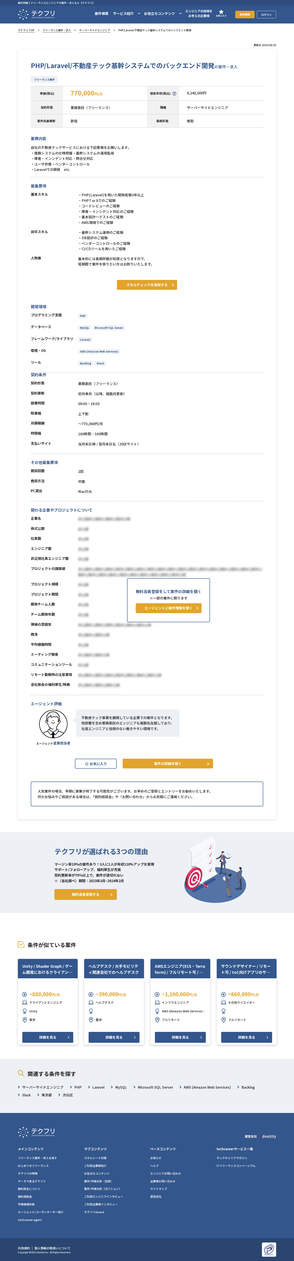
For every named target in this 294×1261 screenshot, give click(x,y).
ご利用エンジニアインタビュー (103, 1196)
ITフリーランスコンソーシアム (236, 1166)
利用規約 (24, 1248)
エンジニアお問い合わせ (165, 1173)
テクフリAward (94, 1212)
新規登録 (245, 14)
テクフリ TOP (26, 30)
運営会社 (155, 1196)
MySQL (84, 327)
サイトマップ (158, 1189)
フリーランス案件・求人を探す (37, 1158)
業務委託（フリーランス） (91, 107)
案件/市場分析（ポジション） (103, 1189)
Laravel (85, 339)
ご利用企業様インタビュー (101, 1204)
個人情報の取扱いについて (52, 1248)
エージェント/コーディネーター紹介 (40, 1212)
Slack (100, 363)
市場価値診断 (26, 1204)
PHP (82, 316)
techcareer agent (30, 1220)
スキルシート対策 (95, 1158)
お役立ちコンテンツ (96, 1173)
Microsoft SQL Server (109, 327)
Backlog (85, 363)
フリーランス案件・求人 (57, 30)
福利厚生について (29, 1189)
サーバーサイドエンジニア (94, 30)
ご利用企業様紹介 (95, 1166)
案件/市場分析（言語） (98, 1181)
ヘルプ (154, 1166)
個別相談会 (25, 1196)
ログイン (266, 14)
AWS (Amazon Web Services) (99, 351)
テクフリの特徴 (27, 1173)
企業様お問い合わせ (162, 1181)
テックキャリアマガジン (232, 1158)
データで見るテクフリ (32, 1181)
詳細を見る (47, 1037)
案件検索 (101, 13)
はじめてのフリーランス (33, 1166)
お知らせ (155, 1158)
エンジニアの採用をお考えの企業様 (198, 13)
